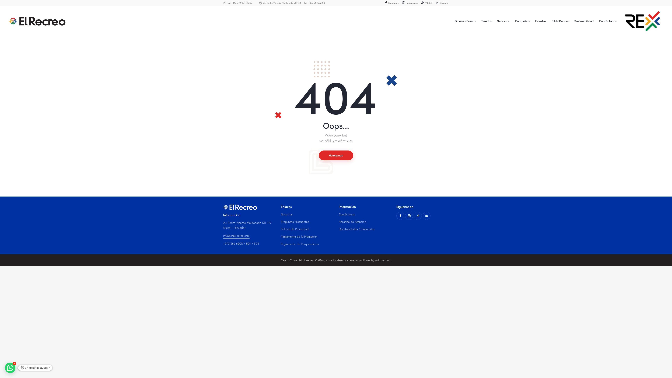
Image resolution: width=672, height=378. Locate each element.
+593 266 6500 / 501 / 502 (241, 243)
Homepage (336, 155)
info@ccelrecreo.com (236, 235)
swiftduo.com (383, 260)
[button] (10, 368)
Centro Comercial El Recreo (297, 260)
